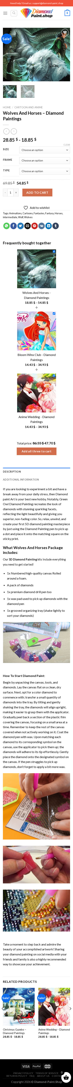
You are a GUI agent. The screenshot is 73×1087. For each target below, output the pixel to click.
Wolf (20, 217)
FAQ (32, 1075)
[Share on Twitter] (20, 226)
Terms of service (47, 1073)
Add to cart (37, 192)
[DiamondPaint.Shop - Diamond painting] (36, 13)
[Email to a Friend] (27, 226)
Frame (7, 160)
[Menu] (5, 13)
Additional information (21, 479)
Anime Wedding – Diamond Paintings (54, 1031)
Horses (58, 213)
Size (6, 149)
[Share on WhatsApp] (6, 226)
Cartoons (28, 213)
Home (7, 107)
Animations (15, 213)
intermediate (10, 217)
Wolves (28, 217)
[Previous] (9, 54)
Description (12, 471)
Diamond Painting (37, 529)
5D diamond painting (39, 524)
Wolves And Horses (30, 547)
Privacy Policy (23, 1073)
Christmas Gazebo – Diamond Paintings (14, 1031)
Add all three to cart (37, 451)
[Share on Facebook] (13, 226)
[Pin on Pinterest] (34, 226)
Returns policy (16, 1075)
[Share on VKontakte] (41, 226)
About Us (43, 1075)
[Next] (63, 54)
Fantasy (49, 213)
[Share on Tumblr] (55, 226)
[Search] (14, 13)
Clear (66, 144)
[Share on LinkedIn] (48, 226)
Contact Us (60, 1075)
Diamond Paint (33, 676)
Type (6, 170)
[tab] (36, 471)
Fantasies (39, 213)
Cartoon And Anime (28, 107)
